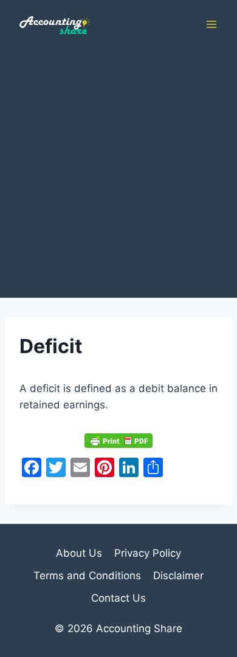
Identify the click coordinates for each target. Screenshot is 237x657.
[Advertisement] (118, 173)
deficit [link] (45, 388)
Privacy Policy (147, 553)
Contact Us (118, 598)
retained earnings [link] (62, 405)
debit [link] (151, 388)
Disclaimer (178, 575)
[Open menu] (211, 24)
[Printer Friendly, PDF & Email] (118, 440)
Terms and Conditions (87, 575)
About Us (79, 553)
